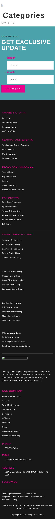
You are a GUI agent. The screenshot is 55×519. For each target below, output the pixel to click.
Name (11, 57)
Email (11, 72)
